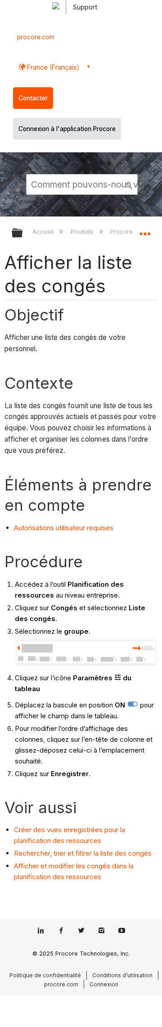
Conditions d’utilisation (122, 975)
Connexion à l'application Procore (67, 128)
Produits (83, 231)
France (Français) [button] (52, 67)
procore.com (35, 37)
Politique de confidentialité (45, 975)
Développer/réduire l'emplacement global (145, 230)
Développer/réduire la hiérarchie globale (22, 233)
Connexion (104, 984)
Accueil (43, 231)
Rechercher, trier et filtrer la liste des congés (83, 853)
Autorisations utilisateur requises (63, 527)
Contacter (33, 98)
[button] (129, 184)
